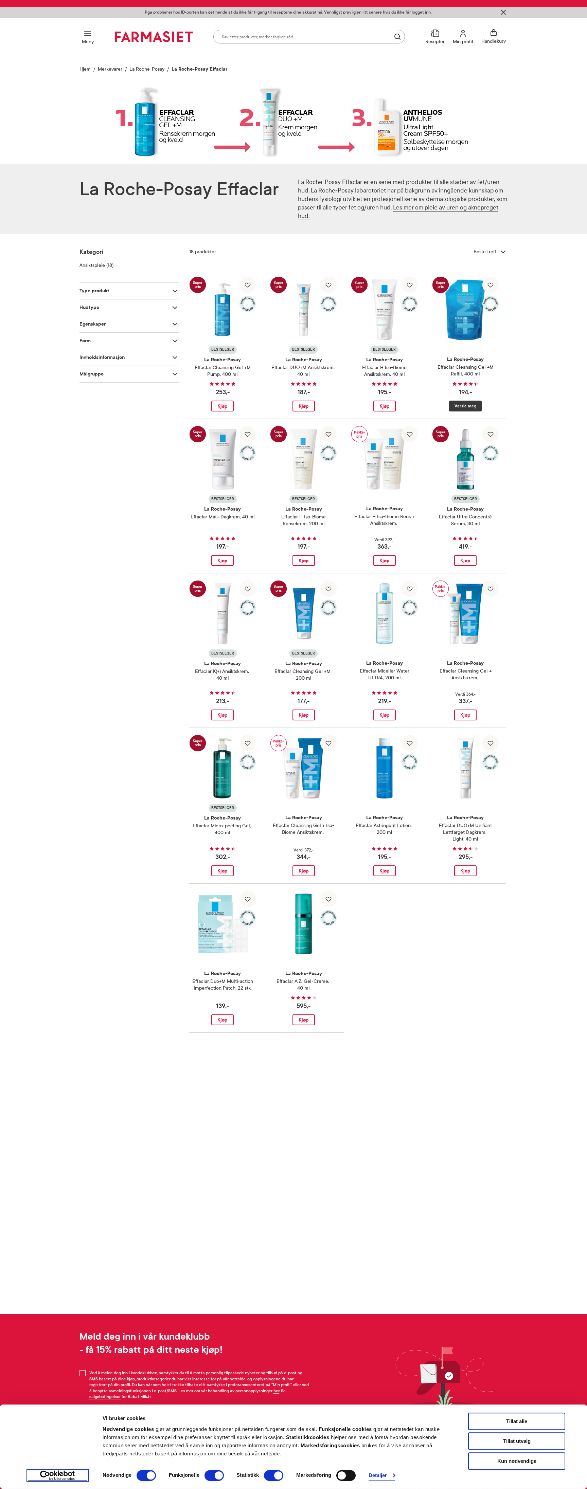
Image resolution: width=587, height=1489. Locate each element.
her (276, 1391)
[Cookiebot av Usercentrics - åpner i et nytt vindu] (57, 1476)
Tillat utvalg (517, 1441)
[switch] (214, 1475)
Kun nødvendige (516, 1461)
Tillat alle (516, 1421)
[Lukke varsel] (503, 12)
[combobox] (309, 36)
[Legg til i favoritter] (247, 285)
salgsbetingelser (105, 1396)
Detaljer (378, 1475)
